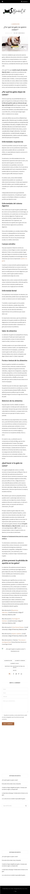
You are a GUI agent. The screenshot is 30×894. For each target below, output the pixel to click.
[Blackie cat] (15, 10)
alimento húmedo (20, 660)
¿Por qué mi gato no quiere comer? (10, 780)
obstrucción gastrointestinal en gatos (15, 667)
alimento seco (15, 663)
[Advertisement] (15, 753)
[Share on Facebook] (13, 674)
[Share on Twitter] (16, 674)
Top (15, 891)
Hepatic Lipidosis (16, 633)
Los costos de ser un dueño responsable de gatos (13, 798)
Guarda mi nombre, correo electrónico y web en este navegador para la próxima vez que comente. (14, 717)
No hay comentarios (19, 33)
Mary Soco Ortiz (23, 888)
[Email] (21, 674)
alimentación (8, 660)
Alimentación (15, 24)
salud (14, 670)
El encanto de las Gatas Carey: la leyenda (11, 783)
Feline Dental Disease (18, 627)
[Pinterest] (19, 674)
